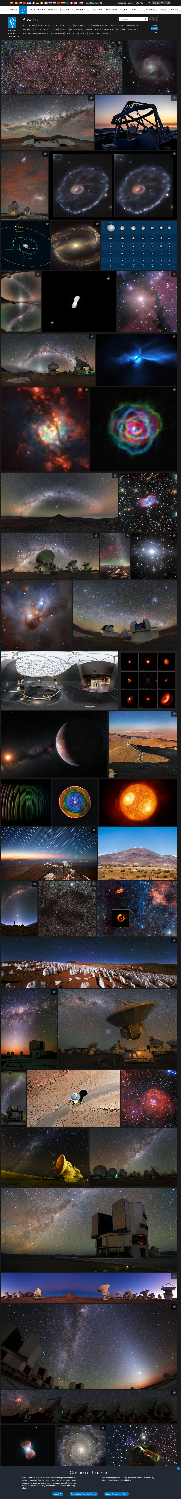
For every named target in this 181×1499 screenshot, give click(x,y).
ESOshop (52, 10)
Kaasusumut (76, 29)
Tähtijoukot (72, 33)
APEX (62, 26)
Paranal (88, 29)
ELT (89, 26)
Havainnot (98, 10)
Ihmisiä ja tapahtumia (105, 29)
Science (156, 3)
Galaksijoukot (41, 29)
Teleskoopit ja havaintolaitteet (75, 10)
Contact (131, 3)
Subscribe (122, 3)
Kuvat (23, 10)
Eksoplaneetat (117, 26)
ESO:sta (13, 10)
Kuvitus (54, 29)
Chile (69, 26)
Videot (32, 10)
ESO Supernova (100, 26)
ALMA (55, 26)
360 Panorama (43, 26)
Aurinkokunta (57, 33)
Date (155, 32)
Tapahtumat (111, 10)
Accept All (58, 1494)
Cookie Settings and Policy (116, 1494)
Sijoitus (154, 29)
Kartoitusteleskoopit (99, 33)
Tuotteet (136, 10)
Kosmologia (79, 26)
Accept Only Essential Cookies (83, 1494)
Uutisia (41, 10)
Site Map (139, 3)
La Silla (64, 29)
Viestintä (124, 10)
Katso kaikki (29, 26)
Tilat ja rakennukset (127, 29)
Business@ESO (150, 10)
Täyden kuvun (132, 26)
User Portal (165, 3)
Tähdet (83, 33)
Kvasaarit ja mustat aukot (35, 33)
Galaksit (27, 29)
